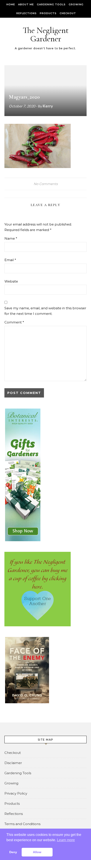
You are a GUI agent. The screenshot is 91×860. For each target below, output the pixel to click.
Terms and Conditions (22, 824)
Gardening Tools (51, 4)
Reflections (26, 13)
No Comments (46, 184)
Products (48, 13)
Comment (14, 322)
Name (10, 238)
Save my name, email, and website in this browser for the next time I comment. (45, 311)
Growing (76, 4)
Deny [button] (13, 852)
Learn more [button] (66, 840)
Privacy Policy (15, 793)
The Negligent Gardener (46, 34)
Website (11, 281)
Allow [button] (37, 852)
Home (10, 4)
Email (10, 260)
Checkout (68, 13)
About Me (26, 4)
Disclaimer (13, 763)
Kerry (48, 105)
